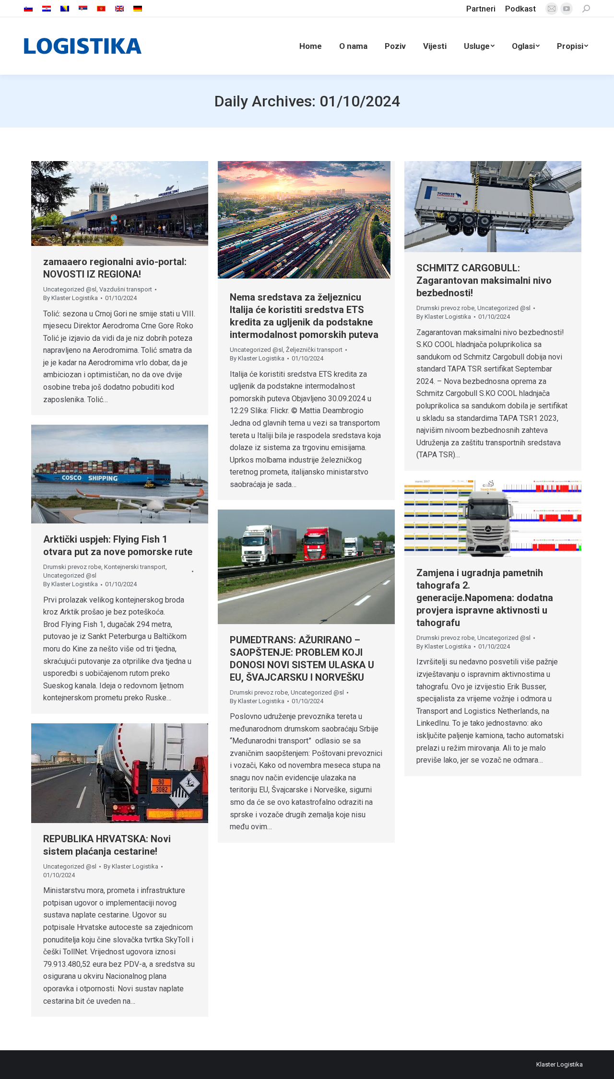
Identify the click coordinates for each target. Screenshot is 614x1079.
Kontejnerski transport (134, 566)
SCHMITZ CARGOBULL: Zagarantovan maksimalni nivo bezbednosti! (484, 280)
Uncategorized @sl (69, 289)
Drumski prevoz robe (445, 308)
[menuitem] (28, 8)
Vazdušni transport (125, 289)
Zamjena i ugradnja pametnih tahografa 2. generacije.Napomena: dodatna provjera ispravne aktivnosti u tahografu (484, 597)
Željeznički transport (314, 349)
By (70, 298)
